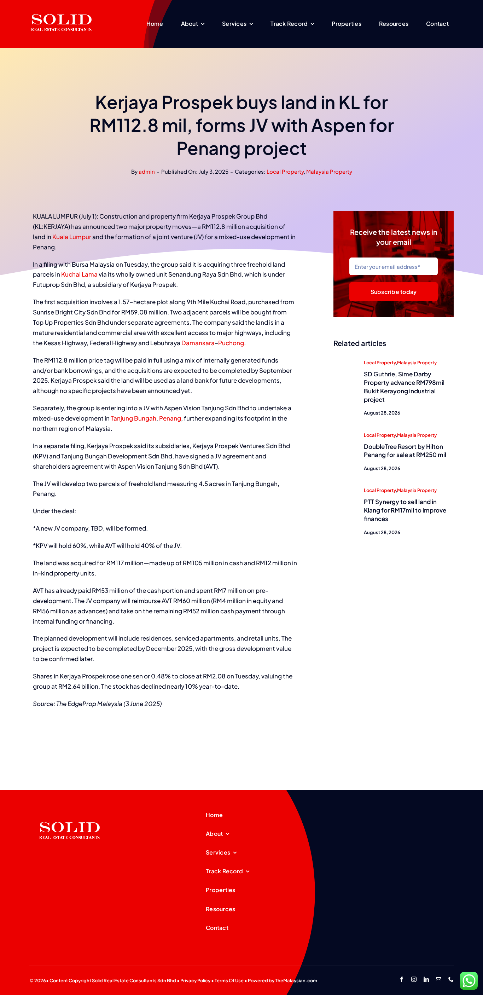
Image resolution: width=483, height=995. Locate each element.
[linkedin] (426, 979)
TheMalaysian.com (296, 980)
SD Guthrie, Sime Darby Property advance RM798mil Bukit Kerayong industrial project (404, 386)
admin (147, 171)
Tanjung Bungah (133, 418)
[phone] (451, 979)
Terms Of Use (229, 980)
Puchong (231, 343)
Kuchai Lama (79, 274)
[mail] (438, 979)
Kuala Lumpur (71, 237)
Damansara (198, 343)
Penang (170, 418)
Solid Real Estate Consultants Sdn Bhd (134, 980)
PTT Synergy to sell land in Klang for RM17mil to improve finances (405, 510)
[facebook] (401, 979)
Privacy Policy (195, 980)
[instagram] (414, 979)
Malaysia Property (329, 171)
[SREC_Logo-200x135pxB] (69, 811)
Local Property (285, 171)
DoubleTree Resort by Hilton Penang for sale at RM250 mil (405, 450)
